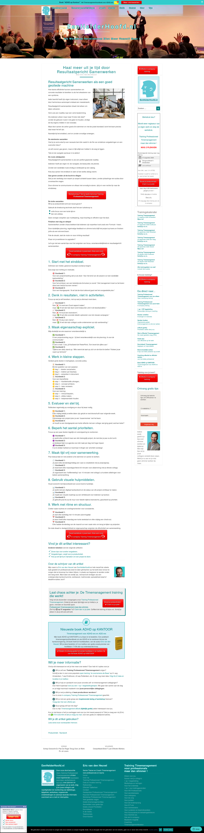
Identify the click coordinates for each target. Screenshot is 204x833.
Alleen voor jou (130, 776)
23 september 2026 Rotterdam (146, 232)
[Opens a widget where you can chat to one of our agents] (196, 829)
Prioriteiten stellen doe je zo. (146, 329)
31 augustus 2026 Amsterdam (146, 217)
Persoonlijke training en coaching (147, 310)
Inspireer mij (149, 424)
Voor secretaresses (131, 793)
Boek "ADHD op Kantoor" (69, 2)
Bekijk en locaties (149, 194)
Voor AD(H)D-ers (130, 815)
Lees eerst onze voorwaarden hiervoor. (62, 722)
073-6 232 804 (58, 714)
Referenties (87, 785)
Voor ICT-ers (129, 805)
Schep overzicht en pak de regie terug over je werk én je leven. (64, 748)
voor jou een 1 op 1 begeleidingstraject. (83, 685)
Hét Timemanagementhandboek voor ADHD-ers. (97, 2)
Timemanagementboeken (134, 824)
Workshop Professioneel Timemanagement (99, 797)
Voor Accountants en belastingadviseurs (139, 812)
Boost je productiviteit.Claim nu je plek (148, 182)
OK (160, 830)
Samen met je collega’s (133, 778)
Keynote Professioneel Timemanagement (98, 794)
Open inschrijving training (148, 296)
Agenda (102, 8)
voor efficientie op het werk (145, 340)
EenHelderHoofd (83, 567)
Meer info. (149, 197)
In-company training (148, 304)
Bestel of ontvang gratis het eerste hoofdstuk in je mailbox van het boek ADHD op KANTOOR (81, 652)
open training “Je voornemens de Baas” (95, 673)
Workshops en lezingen (133, 783)
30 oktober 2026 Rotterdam (146, 261)
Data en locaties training (92, 782)
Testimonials (87, 814)
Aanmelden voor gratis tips (93, 804)
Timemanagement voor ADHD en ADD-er (147, 364)
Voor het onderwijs (131, 785)
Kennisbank (87, 809)
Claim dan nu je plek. (82, 609)
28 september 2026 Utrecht (146, 247)
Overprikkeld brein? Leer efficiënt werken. (109, 747)
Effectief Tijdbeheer (90, 787)
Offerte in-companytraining (147, 70)
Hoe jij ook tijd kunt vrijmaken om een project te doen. (71, 556)
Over (142, 8)
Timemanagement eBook (77, 708)
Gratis (122, 8)
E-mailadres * (146, 408)
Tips (151, 8)
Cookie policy (153, 830)
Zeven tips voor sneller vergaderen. (64, 551)
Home (85, 775)
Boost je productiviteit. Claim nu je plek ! (112, 603)
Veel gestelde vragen (91, 799)
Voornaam (144, 415)
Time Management (59, 8)
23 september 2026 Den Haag (146, 239)
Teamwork (63, 733)
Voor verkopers (130, 795)
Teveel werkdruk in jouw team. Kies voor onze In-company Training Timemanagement (86, 253)
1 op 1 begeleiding (131, 781)
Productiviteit (53, 733)
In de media (87, 811)
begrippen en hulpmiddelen (147, 345)
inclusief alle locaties (146, 268)
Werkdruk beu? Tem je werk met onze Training (86, 195)
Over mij (86, 777)
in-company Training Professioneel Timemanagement (82, 695)
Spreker (112, 8)
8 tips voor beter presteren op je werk (148, 351)
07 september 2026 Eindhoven (146, 224)
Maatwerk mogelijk (131, 819)
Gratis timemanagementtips (93, 802)
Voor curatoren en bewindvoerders (137, 810)
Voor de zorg (129, 798)
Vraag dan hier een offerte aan (63, 702)
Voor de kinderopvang (132, 802)
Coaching (128, 822)
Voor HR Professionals (133, 790)
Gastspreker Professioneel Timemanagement (100, 792)
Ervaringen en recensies (144, 316)
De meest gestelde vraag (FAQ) (148, 334)
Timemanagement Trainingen (83, 8)
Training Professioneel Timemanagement (98, 780)
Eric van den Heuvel (88, 75)
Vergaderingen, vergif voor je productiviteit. (67, 554)
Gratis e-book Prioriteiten (92, 807)
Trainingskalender (147, 212)
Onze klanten (88, 816)
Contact (132, 8)
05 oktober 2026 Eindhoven (146, 254)
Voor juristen (129, 800)
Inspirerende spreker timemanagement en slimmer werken (148, 322)
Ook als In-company (131, 817)
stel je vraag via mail (74, 714)
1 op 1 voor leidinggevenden (135, 788)
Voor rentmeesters (131, 807)
